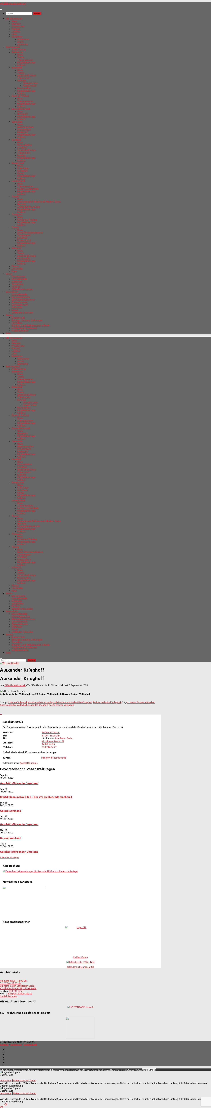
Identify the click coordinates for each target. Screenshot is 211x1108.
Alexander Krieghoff (37, 705)
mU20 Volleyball (83, 702)
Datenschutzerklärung (24, 1080)
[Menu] (1, 9)
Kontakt (21, 65)
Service (9, 315)
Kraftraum (16, 307)
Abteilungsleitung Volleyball (42, 702)
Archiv (20, 42)
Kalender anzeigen (9, 857)
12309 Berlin (48, 744)
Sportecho (22, 44)
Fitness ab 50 (24, 240)
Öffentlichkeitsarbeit (22, 289)
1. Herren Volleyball (17, 702)
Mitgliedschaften (20, 330)
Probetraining (18, 49)
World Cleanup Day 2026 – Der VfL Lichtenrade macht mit (36, 796)
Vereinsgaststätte (20, 297)
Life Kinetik (17, 268)
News (14, 21)
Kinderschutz (18, 317)
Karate (20, 173)
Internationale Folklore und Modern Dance (39, 201)
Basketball (16, 67)
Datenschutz (30, 1044)
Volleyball (16, 248)
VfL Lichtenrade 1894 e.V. (13, 3)
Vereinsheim (12, 292)
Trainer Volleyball (102, 702)
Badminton (17, 52)
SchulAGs (22, 147)
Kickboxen (22, 170)
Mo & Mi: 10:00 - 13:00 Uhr (13, 980)
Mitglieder (16, 281)
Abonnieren (23, 39)
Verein (9, 274)
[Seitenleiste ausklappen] (1, 714)
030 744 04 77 (49, 747)
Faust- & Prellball (20, 96)
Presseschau (17, 26)
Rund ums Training (27, 219)
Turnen (15, 227)
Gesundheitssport (20, 109)
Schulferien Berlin (63, 738)
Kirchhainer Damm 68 (53, 741)
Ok (5, 1104)
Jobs (8, 333)
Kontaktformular (28, 763)
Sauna (14, 310)
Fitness (15, 266)
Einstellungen (149, 1069)
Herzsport (22, 114)
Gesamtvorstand (66, 702)
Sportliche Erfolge (26, 75)
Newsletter (17, 36)
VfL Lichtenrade (14, 18)
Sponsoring (17, 284)
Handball (16, 139)
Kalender (16, 23)
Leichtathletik (18, 181)
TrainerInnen (23, 78)
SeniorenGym (24, 129)
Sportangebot (13, 47)
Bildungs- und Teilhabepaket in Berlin (30, 325)
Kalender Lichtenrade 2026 (80, 967)
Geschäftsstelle (19, 279)
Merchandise (24, 88)
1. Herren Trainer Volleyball (141, 702)
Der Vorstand (18, 276)
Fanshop (21, 155)
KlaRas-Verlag (80, 957)
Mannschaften (24, 145)
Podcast (15, 29)
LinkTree (15, 31)
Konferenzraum (19, 302)
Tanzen (15, 196)
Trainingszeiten (25, 60)
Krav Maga (22, 168)
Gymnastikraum (19, 304)
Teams (20, 57)
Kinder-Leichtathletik (28, 188)
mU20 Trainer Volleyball (61, 705)
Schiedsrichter (30, 83)
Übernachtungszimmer (23, 299)
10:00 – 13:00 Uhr (51, 732)
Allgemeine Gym (25, 127)
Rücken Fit (22, 132)
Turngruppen (24, 235)
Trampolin (16, 214)
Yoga (14, 271)
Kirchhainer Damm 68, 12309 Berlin (18, 988)
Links (14, 34)
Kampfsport (17, 163)
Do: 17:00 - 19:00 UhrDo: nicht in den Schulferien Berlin (17, 984)
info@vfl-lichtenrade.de (53, 757)
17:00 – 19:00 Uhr (51, 735)
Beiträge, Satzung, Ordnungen (26, 320)
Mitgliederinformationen (24, 328)
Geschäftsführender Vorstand (19, 783)
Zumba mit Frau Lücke (28, 207)
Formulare (16, 323)
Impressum (16, 1044)
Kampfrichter (30, 85)
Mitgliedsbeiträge (26, 62)
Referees (21, 80)
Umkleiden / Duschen (22, 312)
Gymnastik (17, 121)
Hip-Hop (21, 204)
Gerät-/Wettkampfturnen (30, 232)
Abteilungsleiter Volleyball (13, 705)
